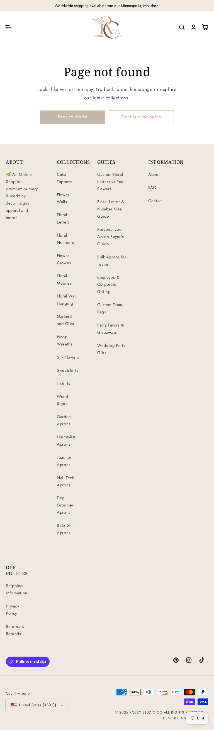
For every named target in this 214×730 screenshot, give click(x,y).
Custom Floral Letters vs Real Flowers (110, 181)
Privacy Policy (12, 609)
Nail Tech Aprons (66, 481)
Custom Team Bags (109, 308)
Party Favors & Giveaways (110, 328)
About (154, 174)
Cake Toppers (64, 178)
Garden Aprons (64, 420)
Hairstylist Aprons (66, 440)
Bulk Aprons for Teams (111, 260)
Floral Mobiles (64, 279)
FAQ (152, 187)
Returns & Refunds (15, 630)
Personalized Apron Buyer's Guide (110, 236)
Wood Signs (62, 400)
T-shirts (63, 383)
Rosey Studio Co (146, 712)
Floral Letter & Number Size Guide (110, 209)
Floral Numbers (65, 239)
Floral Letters (63, 218)
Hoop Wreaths (64, 340)
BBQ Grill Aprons (66, 529)
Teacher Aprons (64, 461)
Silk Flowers (68, 357)
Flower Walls (63, 198)
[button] (8, 27)
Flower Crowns (64, 259)
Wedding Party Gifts (111, 349)
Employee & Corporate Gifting (108, 284)
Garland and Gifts (65, 320)
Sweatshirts (67, 370)
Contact (155, 201)
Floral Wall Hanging (67, 299)
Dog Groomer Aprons (65, 505)
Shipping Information (17, 589)
